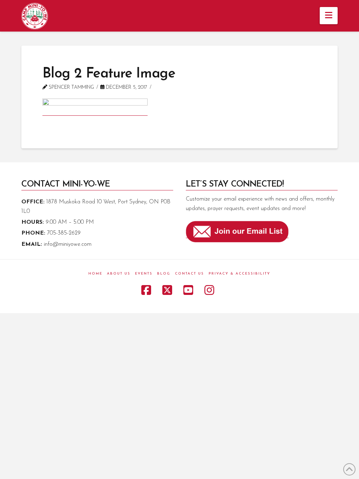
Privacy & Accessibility (239, 274)
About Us (118, 274)
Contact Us (189, 274)
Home (95, 274)
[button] (329, 15)
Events (144, 274)
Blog (163, 274)
